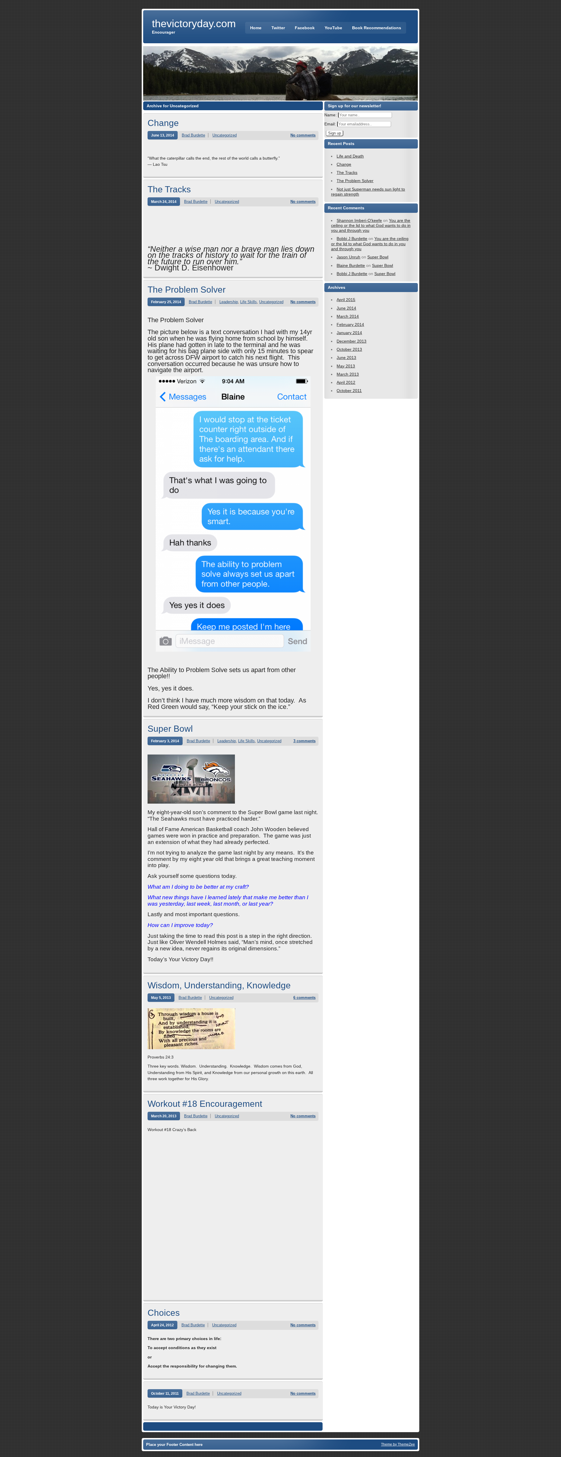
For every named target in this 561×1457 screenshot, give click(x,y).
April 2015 (346, 299)
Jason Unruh (348, 257)
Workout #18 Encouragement (205, 1104)
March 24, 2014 (163, 201)
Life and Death (350, 156)
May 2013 (346, 366)
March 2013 (348, 374)
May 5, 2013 (161, 997)
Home (256, 27)
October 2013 (349, 349)
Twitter (278, 27)
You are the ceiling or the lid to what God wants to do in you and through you (371, 225)
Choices (164, 1313)
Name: (330, 115)
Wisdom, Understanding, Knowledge (219, 985)
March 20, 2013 (163, 1116)
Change (163, 123)
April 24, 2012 (162, 1325)
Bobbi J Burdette (352, 238)
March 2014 (348, 316)
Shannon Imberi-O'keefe (359, 220)
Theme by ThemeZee (398, 1444)
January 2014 (349, 332)
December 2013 (351, 341)
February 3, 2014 (165, 741)
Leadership (228, 302)
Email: (330, 124)
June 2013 (346, 357)
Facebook (305, 27)
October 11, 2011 (165, 1393)
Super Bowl (170, 728)
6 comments (304, 997)
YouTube (333, 27)
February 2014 (350, 324)
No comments (303, 135)
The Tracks (169, 189)
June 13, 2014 (162, 135)
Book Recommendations (376, 27)
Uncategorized (224, 135)
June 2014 (346, 308)
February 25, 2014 (166, 302)
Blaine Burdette (351, 265)
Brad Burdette (193, 135)
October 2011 (349, 390)
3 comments (304, 741)
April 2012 (346, 382)
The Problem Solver (187, 289)
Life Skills (248, 302)
